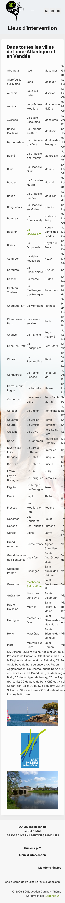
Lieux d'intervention (32, 855)
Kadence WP (53, 895)
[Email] (58, 11)
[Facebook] (46, 11)
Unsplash (54, 881)
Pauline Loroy (33, 881)
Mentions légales (49, 867)
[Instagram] (52, 11)
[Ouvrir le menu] (32, 10)
